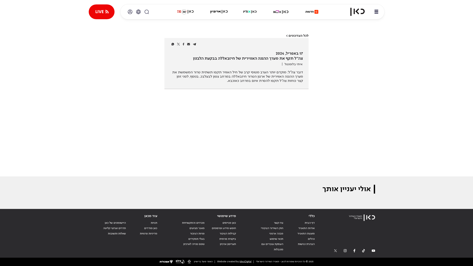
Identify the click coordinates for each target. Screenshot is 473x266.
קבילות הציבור (228, 233)
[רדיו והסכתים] (250, 12)
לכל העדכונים (299, 35)
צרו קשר (278, 222)
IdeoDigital (245, 261)
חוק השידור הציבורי (272, 228)
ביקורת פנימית (227, 239)
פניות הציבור (197, 233)
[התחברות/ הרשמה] (130, 12)
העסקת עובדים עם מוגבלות (272, 247)
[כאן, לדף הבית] (354, 12)
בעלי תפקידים (196, 239)
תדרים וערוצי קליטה (114, 228)
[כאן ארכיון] (219, 12)
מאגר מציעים (197, 228)
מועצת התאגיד (306, 233)
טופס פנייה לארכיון (194, 244)
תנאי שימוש (276, 239)
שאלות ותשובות (117, 233)
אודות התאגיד (306, 228)
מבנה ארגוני (276, 233)
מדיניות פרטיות (148, 233)
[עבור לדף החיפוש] (146, 12)
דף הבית (310, 222)
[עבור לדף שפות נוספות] (138, 12)
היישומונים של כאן (115, 222)
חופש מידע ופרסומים (224, 228)
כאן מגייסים (229, 222)
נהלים (311, 239)
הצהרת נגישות (306, 244)
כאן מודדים (150, 228)
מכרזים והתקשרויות (193, 222)
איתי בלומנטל (293, 64)
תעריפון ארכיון (228, 244)
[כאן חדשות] (311, 12)
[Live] (102, 11)
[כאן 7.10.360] (185, 12)
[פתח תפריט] (376, 11)
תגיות (154, 222)
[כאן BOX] (281, 12)
